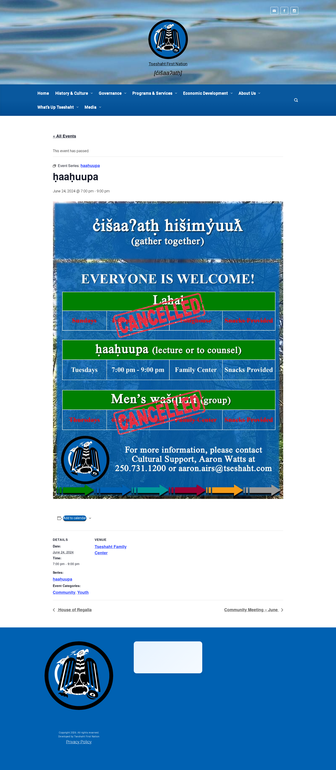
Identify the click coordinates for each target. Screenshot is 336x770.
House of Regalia (74, 610)
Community (64, 592)
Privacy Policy (79, 741)
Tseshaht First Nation (168, 63)
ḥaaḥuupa (62, 579)
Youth (83, 592)
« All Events (64, 136)
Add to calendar (74, 518)
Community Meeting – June (251, 610)
